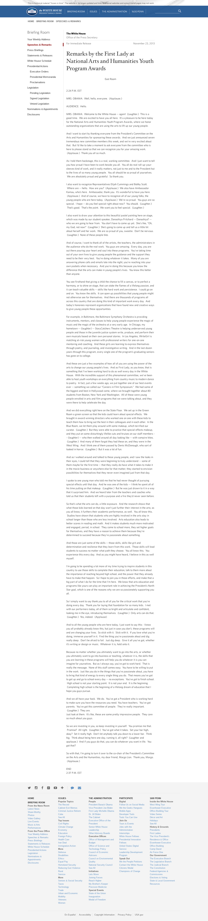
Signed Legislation (39, 98)
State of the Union (97, 893)
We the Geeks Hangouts (130, 808)
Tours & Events (126, 823)
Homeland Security (67, 865)
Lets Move (94, 874)
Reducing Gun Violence (69, 868)
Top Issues (63, 820)
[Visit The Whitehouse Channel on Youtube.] (55, 788)
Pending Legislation (40, 93)
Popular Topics (65, 801)
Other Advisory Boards (99, 833)
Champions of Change (129, 871)
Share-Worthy (34, 812)
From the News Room (39, 806)
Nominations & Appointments (42, 109)
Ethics (61, 858)
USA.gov (139, 915)
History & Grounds (159, 827)
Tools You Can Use (128, 817)
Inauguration (94, 896)
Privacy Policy (124, 915)
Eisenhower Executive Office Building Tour (160, 809)
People (92, 801)
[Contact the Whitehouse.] (70, 788)
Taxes (61, 884)
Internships (124, 833)
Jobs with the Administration (126, 828)
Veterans (62, 899)
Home (31, 21)
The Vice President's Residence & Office (159, 838)
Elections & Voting (158, 877)
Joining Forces (96, 877)
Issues (93, 11)
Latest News (33, 809)
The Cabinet (94, 817)
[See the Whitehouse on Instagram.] (36, 788)
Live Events (33, 821)
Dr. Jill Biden (95, 814)
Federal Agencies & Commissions (159, 873)
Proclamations (37, 82)
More (60, 849)
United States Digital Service (129, 847)
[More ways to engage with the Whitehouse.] (62, 788)
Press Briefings (35, 50)
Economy (62, 830)
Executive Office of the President (99, 822)
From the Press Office (39, 831)
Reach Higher (95, 880)
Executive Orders (39, 71)
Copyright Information (104, 915)
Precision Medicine (98, 887)
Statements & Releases (39, 55)
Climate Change (65, 827)
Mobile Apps (125, 811)
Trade (61, 890)
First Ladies (155, 833)
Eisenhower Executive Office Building (160, 844)
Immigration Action (67, 846)
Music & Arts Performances (34, 826)
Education (63, 833)
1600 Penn (138, 11)
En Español (70, 915)
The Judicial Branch (159, 865)
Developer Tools (126, 814)
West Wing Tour (157, 804)
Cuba (60, 814)
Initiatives (93, 871)
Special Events (96, 890)
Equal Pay (63, 861)
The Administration (114, 11)
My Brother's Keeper (98, 884)
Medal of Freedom (97, 899)
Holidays (154, 820)
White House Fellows (129, 836)
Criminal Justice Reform (69, 811)
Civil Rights (63, 823)
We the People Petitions (130, 861)
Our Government (158, 855)
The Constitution (157, 868)
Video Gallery (34, 818)
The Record (63, 804)
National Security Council (100, 865)
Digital (122, 801)
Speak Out (124, 858)
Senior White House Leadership (98, 828)
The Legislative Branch (160, 861)
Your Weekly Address (38, 39)
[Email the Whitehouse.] (79, 788)
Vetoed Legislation (39, 103)
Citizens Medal (126, 868)
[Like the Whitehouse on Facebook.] (42, 788)
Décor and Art (156, 817)
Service (61, 874)
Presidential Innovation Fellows (130, 841)
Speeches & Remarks (68, 21)
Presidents (155, 830)
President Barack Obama (100, 804)
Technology (63, 887)
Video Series (156, 814)
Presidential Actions (37, 66)
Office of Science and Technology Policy (99, 847)
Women (61, 903)
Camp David (155, 849)
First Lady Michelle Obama (101, 811)
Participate (126, 798)
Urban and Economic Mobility (68, 895)
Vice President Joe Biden (101, 808)
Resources (155, 884)
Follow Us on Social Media (131, 804)
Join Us (123, 820)
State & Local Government (162, 880)
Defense (62, 852)
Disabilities (63, 855)
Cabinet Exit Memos (67, 808)
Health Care (63, 839)
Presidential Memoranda (43, 77)
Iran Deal (62, 842)
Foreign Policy (65, 836)
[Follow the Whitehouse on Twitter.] (29, 788)
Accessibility (85, 915)
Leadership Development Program (131, 854)
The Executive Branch (160, 858)
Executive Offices (97, 836)
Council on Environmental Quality (101, 860)
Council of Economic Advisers (98, 854)
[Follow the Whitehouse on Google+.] (48, 788)
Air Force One (156, 852)
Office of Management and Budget (101, 841)
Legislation (33, 87)
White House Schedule (39, 60)
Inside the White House (161, 801)
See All (61, 817)
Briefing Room (76, 11)
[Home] (44, 15)
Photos (31, 815)
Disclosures (33, 114)
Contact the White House (131, 865)
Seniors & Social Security (70, 880)
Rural (60, 871)
